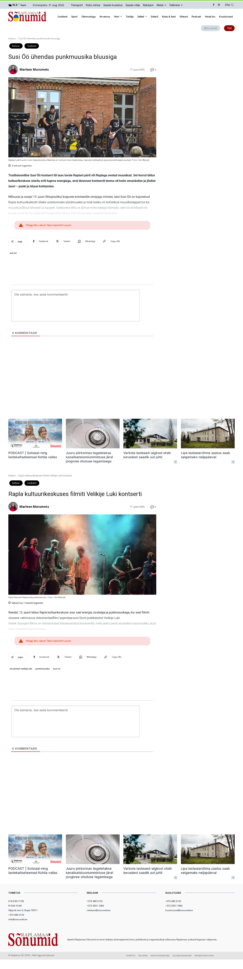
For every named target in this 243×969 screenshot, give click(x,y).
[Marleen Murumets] (13, 69)
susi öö (13, 253)
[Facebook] (213, 5)
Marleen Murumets (34, 69)
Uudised (31, 45)
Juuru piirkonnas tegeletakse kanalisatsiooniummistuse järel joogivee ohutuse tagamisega (89, 457)
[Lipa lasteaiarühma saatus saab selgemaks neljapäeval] (208, 433)
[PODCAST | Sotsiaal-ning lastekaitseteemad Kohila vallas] (35, 433)
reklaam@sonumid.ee (98, 910)
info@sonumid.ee (17, 919)
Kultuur (12, 38)
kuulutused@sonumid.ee (179, 910)
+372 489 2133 (16, 914)
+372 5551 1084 (95, 905)
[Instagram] (219, 5)
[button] (230, 4)
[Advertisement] (200, 63)
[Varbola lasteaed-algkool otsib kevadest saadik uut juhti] (150, 433)
